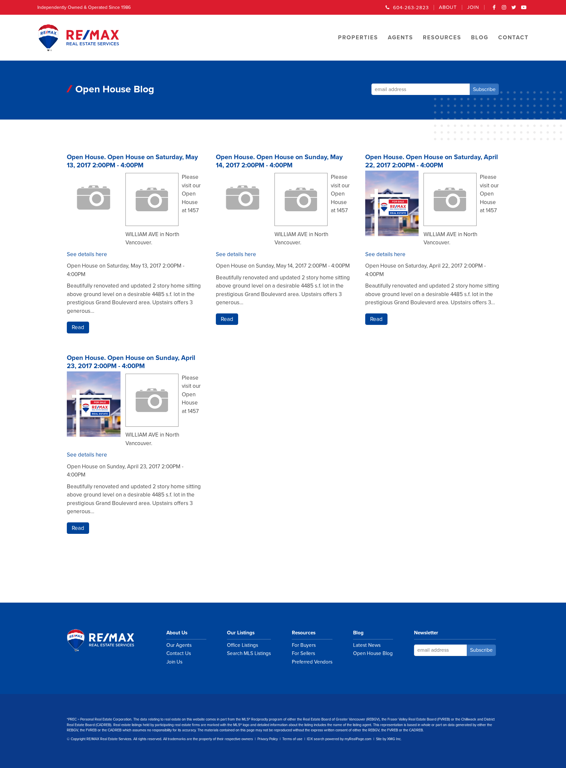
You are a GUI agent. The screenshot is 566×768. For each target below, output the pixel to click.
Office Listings (242, 645)
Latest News (367, 645)
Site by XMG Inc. (389, 739)
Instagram (504, 9)
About (448, 7)
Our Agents (179, 645)
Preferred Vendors (312, 662)
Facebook (494, 9)
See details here (87, 254)
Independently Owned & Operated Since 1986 (84, 7)
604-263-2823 (411, 7)
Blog (358, 633)
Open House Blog (373, 653)
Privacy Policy (267, 739)
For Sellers (303, 653)
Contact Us (178, 653)
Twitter (514, 9)
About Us (176, 633)
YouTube (524, 9)
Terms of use (292, 739)
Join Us (174, 662)
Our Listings (241, 633)
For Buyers (304, 645)
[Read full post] (94, 208)
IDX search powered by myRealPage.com (339, 739)
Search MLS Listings (249, 653)
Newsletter (426, 633)
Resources (303, 633)
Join (473, 7)
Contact (513, 37)
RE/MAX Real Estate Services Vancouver (108, 640)
